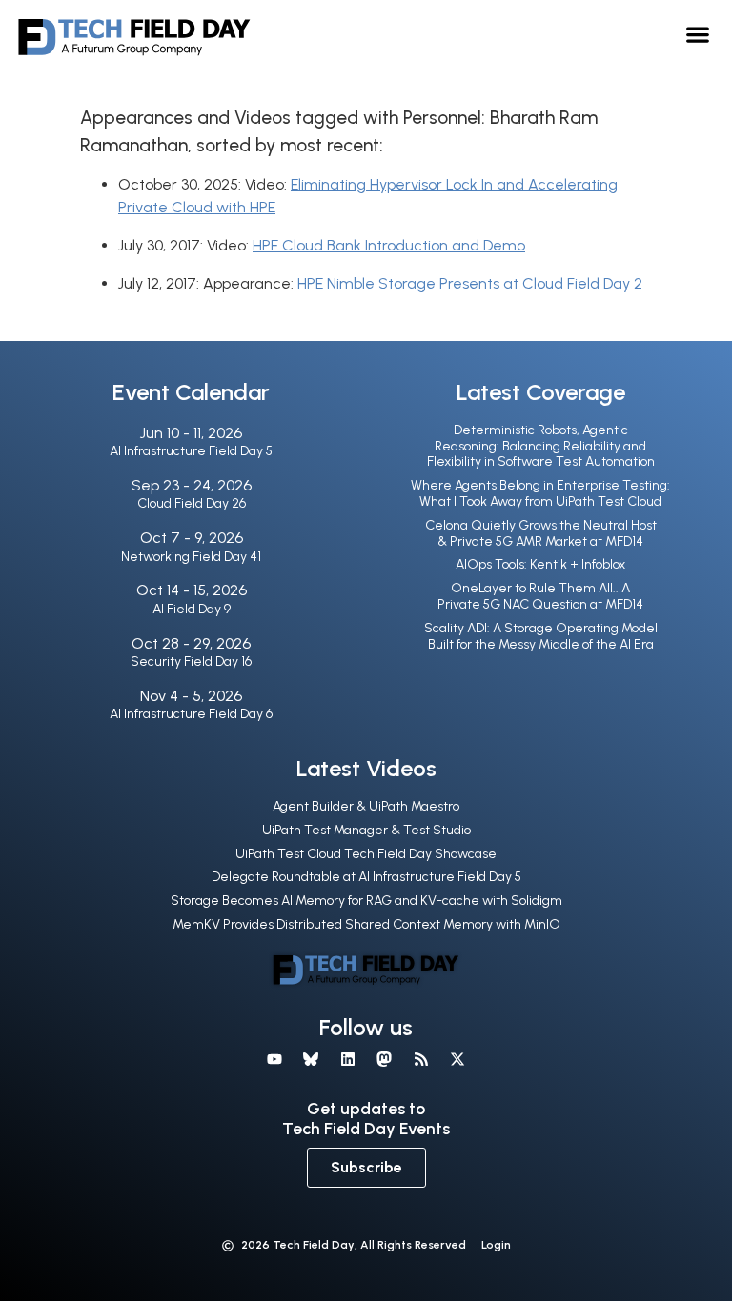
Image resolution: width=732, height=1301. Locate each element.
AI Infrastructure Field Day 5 (191, 451)
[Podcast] (420, 1059)
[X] (457, 1059)
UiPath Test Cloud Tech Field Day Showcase (366, 854)
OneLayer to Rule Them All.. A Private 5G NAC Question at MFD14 (540, 596)
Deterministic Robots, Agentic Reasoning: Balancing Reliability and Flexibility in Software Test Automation (541, 446)
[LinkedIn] (347, 1059)
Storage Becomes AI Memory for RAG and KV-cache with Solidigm (366, 900)
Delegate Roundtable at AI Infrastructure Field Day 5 (366, 877)
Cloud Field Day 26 (191, 503)
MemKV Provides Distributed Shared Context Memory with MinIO (366, 924)
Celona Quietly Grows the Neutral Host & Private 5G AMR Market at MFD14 (541, 533)
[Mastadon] (384, 1059)
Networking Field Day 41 (191, 557)
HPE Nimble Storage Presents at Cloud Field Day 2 (469, 283)
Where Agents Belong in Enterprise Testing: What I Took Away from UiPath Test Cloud (540, 493)
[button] (698, 33)
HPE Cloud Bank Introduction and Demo (389, 245)
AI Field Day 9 (191, 609)
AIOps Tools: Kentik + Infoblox (540, 564)
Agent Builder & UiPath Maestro (366, 806)
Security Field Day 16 (191, 661)
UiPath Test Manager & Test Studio (366, 830)
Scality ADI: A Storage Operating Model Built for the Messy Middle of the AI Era (541, 636)
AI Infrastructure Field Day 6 (191, 714)
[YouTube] (274, 1059)
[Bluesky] (310, 1059)
